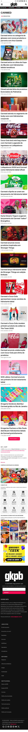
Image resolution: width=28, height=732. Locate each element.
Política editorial (5, 708)
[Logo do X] (18, 727)
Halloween (18, 7)
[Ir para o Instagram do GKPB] (17, 1)
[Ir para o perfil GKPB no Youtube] (23, 1)
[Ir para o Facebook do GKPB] (24, 1)
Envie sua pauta (5, 627)
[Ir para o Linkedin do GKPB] (21, 1)
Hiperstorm (13, 724)
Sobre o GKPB (4, 684)
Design (3, 667)
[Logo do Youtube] (16, 727)
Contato (3, 692)
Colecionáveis (11, 7)
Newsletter (4, 647)
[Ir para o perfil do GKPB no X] (26, 1)
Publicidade (4, 671)
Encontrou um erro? (6, 631)
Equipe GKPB (4, 688)
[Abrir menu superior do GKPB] (1, 1)
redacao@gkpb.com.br (16, 616)
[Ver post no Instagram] (5, 525)
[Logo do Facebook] (8, 727)
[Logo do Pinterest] (13, 727)
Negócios (3, 659)
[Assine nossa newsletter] (16, 1)
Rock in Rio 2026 (3, 7)
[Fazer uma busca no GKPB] (26, 4)
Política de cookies (5, 700)
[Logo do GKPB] (14, 576)
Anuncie (3, 639)
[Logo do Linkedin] (11, 727)
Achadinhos (4, 651)
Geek (2, 675)
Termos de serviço (5, 704)
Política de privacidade (6, 696)
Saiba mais (3, 462)
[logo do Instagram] (3, 727)
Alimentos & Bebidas (6, 663)
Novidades (25, 7)
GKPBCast (3, 643)
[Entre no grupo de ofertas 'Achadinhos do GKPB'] (14, 554)
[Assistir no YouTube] (14, 475)
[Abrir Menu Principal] (2, 4)
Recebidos (3, 635)
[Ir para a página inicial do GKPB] (14, 4)
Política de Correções (6, 712)
